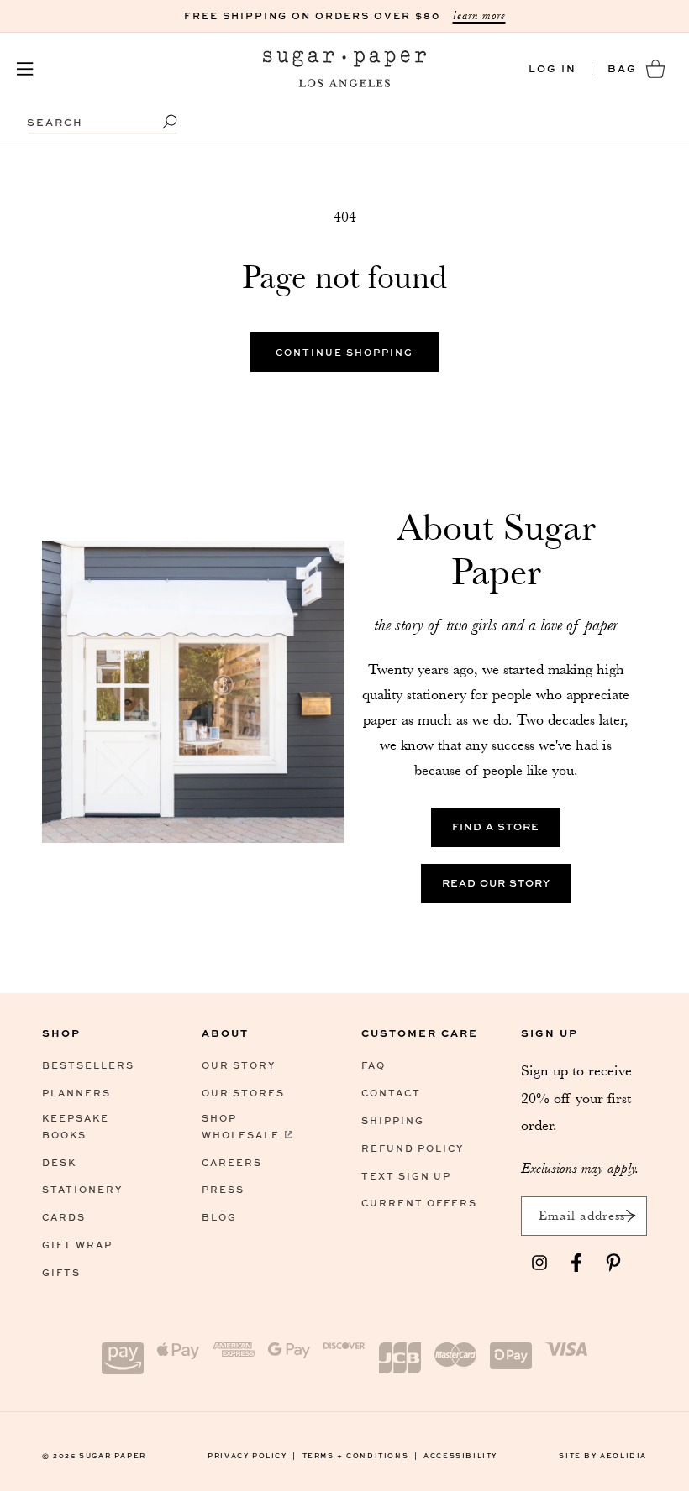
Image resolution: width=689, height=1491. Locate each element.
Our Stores (243, 1092)
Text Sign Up (406, 1175)
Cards (64, 1217)
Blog (219, 1217)
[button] (25, 68)
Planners (76, 1092)
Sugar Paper (112, 1455)
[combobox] (102, 114)
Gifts (61, 1272)
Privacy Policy (252, 1455)
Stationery (82, 1189)
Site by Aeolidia (603, 1455)
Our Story (239, 1065)
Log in (552, 68)
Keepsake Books (75, 1126)
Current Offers (419, 1202)
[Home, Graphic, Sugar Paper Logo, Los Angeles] (345, 68)
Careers (232, 1162)
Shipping (392, 1120)
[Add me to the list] (625, 1216)
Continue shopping (344, 352)
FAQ (373, 1065)
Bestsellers (88, 1065)
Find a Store (495, 827)
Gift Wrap (77, 1244)
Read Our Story (496, 883)
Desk (59, 1162)
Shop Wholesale (241, 1126)
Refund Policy (412, 1148)
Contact (391, 1092)
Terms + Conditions (360, 1455)
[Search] (158, 121)
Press (223, 1189)
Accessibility (460, 1455)
